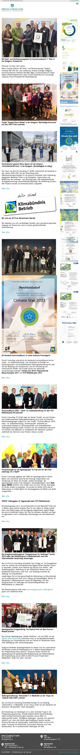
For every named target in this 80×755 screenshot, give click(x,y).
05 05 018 (6, 1)
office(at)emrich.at (17, 1)
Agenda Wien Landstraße (11, 639)
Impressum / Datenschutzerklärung (68, 752)
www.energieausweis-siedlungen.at (40, 590)
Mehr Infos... (6, 189)
